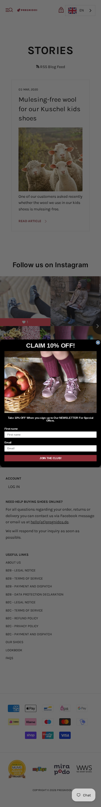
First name (11, 428)
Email (8, 442)
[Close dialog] (98, 342)
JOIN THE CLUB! (50, 458)
